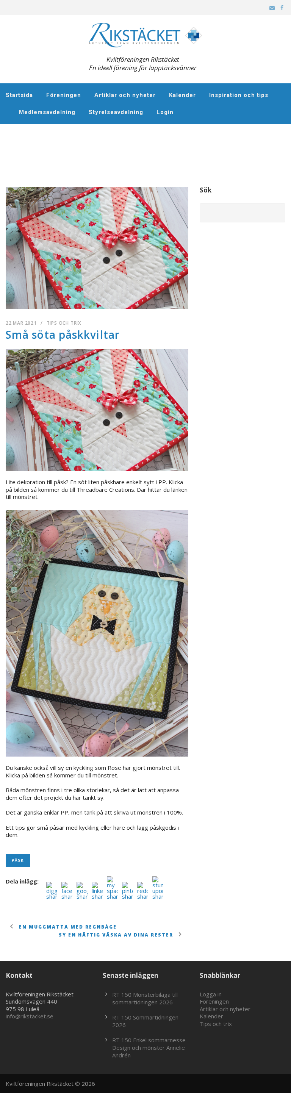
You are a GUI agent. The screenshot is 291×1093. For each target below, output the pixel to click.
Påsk (18, 860)
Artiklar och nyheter (125, 95)
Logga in (211, 994)
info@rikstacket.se (29, 1016)
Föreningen (63, 95)
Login (165, 112)
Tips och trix (64, 323)
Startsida (19, 95)
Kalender (182, 95)
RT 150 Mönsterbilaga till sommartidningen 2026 (145, 998)
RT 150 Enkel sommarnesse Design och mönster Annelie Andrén (149, 1047)
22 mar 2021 (21, 323)
